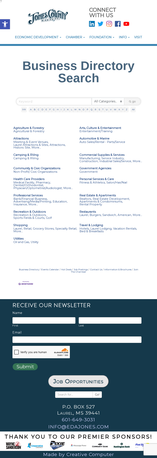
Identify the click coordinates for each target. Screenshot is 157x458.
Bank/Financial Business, (30, 198)
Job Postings (81, 269)
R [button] (95, 109)
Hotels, (84, 228)
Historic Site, (22, 147)
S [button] (99, 109)
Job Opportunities (78, 381)
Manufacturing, (90, 158)
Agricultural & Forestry (28, 131)
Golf (49, 218)
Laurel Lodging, (101, 228)
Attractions (21, 138)
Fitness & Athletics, (92, 182)
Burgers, (95, 215)
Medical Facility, (24, 182)
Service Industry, (112, 158)
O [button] (83, 109)
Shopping (20, 225)
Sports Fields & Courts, (29, 218)
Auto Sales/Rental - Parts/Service (102, 142)
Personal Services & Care (96, 179)
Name (17, 312)
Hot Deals (66, 269)
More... (36, 147)
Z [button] (126, 109)
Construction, (88, 161)
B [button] (35, 109)
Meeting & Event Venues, (30, 142)
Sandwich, (109, 215)
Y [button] (122, 109)
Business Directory (29, 269)
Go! (97, 394)
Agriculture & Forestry (28, 128)
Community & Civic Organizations (36, 168)
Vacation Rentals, (125, 228)
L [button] (71, 109)
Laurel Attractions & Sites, (31, 145)
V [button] (111, 109)
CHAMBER (74, 37)
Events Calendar (50, 269)
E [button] (46, 109)
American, (125, 215)
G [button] (54, 109)
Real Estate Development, (111, 198)
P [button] (87, 109)
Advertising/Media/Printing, (32, 201)
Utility (34, 242)
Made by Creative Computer (78, 454)
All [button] (133, 109)
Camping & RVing (25, 154)
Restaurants (87, 211)
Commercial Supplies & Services (101, 154)
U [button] (107, 109)
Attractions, (57, 145)
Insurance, (20, 204)
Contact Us (96, 269)
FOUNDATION (100, 37)
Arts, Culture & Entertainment (100, 128)
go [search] (134, 101)
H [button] (58, 109)
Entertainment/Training (95, 131)
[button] (5, 24)
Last (81, 325)
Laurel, (84, 215)
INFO (123, 37)
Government (88, 171)
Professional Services (28, 195)
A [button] (31, 109)
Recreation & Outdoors (29, 211)
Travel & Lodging (91, 225)
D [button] (42, 109)
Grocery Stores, (43, 228)
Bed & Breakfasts (91, 231)
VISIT (138, 37)
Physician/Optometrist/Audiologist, (37, 188)
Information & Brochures (118, 269)
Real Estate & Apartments (97, 195)
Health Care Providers (28, 179)
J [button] (64, 109)
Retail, (28, 228)
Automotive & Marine (94, 138)
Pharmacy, (43, 182)
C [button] (38, 109)
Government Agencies (95, 168)
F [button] (50, 109)
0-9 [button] (23, 109)
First (15, 325)
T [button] (103, 109)
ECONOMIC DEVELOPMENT (37, 37)
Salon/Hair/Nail (116, 182)
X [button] (119, 109)
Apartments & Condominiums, (101, 201)
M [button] (75, 109)
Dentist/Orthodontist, (28, 185)
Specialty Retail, (66, 228)
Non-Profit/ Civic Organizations (35, 171)
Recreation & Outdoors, (29, 215)
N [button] (79, 109)
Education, (60, 201)
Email (17, 332)
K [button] (68, 109)
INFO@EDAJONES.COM (78, 427)
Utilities (18, 238)
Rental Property (90, 204)
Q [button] (91, 109)
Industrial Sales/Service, (115, 161)
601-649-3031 (78, 419)
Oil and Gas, (21, 242)
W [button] (115, 109)
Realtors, (85, 198)
